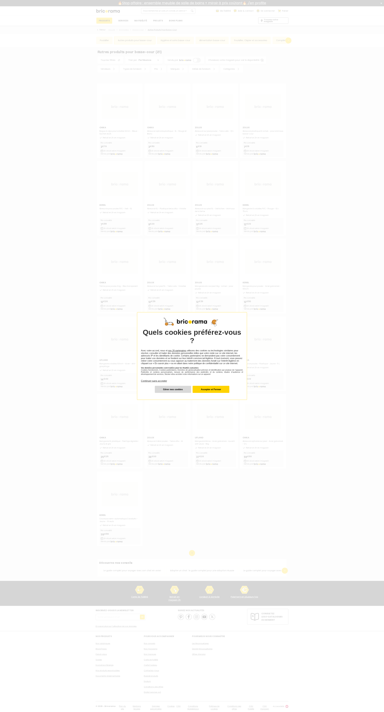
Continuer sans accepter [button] (154, 379)
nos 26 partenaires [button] (177, 350)
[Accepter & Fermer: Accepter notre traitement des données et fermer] (211, 389)
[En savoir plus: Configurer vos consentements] (173, 389)
